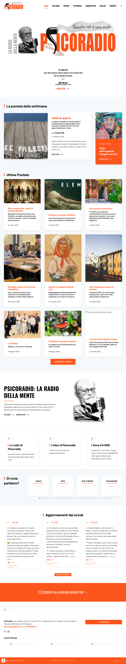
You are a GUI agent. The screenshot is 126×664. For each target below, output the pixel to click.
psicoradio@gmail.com (13, 627)
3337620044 (31, 627)
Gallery (103, 6)
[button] (121, 6)
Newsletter (105, 622)
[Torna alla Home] (14, 6)
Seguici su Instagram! (64, 575)
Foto (12, 562)
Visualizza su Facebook (12, 565)
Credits (73, 660)
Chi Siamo (55, 6)
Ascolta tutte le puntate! (63, 361)
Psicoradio (15, 522)
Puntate (66, 6)
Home (46, 6)
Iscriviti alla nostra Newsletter (63, 592)
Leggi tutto (61, 88)
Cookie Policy (54, 660)
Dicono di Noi (91, 6)
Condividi (11, 567)
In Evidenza (77, 6)
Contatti (113, 6)
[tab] (39, 498)
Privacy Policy (65, 660)
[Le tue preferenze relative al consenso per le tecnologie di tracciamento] (3, 660)
